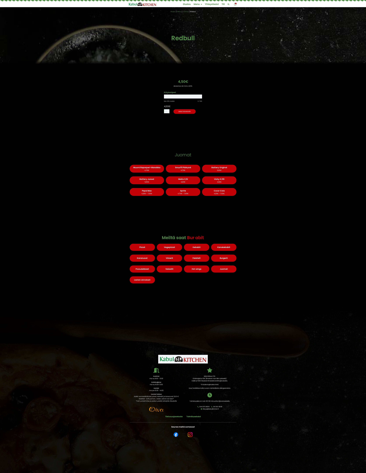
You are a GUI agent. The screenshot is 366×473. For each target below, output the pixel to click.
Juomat (186, 11)
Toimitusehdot (193, 416)
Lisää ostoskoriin (184, 111)
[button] (228, 4)
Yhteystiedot (212, 4)
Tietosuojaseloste (174, 416)
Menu (197, 4)
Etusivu (187, 4)
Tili (223, 4)
